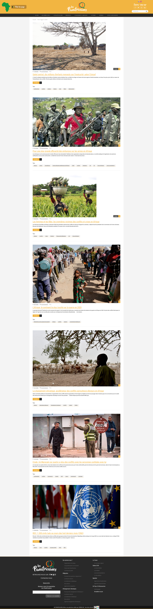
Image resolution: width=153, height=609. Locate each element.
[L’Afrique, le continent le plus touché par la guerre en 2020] (76, 274)
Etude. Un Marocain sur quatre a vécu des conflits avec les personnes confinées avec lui (69, 462)
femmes (52, 236)
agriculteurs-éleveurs (44, 405)
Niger (65, 88)
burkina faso (36, 88)
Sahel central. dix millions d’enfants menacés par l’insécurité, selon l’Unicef (64, 74)
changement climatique (56, 405)
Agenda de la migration (69, 586)
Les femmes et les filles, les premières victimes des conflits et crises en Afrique (66, 221)
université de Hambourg (75, 321)
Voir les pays (97, 589)
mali (60, 88)
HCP (62, 476)
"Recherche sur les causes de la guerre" (42, 321)
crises (46, 236)
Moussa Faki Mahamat (61, 236)
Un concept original (98, 563)
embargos (85, 165)
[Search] (146, 11)
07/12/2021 (36, 148)
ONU (60, 547)
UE (94, 165)
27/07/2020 (36, 459)
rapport (65, 321)
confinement (36, 476)
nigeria (70, 405)
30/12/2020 (36, 304)
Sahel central (71, 88)
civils (41, 547)
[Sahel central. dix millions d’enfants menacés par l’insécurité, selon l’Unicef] (76, 46)
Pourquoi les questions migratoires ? (73, 576)
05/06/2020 (36, 530)
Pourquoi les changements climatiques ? (73, 591)
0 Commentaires (44, 71)
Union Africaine (101, 165)
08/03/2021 (36, 218)
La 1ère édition (97, 575)
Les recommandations (99, 573)
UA (90, 165)
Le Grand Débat (98, 568)
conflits (43, 88)
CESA (73, 165)
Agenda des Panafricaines (100, 581)
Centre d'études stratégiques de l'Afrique (61, 165)
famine (55, 88)
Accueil (34, 19)
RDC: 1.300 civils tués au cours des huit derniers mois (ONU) (58, 533)
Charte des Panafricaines (70, 568)
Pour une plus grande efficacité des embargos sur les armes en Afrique (62, 151)
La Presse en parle (68, 570)
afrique (35, 165)
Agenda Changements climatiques (72, 601)
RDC (65, 547)
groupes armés (53, 547)
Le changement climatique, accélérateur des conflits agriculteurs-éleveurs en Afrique (68, 391)
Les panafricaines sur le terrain (71, 565)
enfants (49, 88)
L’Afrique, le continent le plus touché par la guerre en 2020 (57, 307)
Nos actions (67, 583)
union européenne (110, 165)
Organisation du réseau (69, 563)
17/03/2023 (36, 71)
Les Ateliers (97, 570)
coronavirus (50, 476)
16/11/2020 (36, 387)
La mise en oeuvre (68, 578)
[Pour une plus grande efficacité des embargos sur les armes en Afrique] (76, 122)
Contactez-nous (46, 578)
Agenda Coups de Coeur (100, 583)
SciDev (76, 405)
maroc (67, 476)
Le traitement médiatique (70, 581)
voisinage (80, 476)
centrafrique (47, 165)
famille (56, 476)
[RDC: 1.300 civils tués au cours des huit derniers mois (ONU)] (76, 507)
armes (41, 165)
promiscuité (73, 476)
